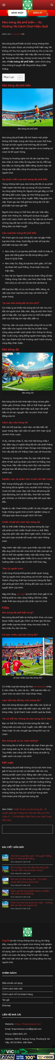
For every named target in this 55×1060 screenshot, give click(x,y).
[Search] (52, 5)
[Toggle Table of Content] (19, 77)
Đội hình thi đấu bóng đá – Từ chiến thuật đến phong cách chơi (29, 880)
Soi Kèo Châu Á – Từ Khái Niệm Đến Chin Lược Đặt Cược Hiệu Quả (27, 816)
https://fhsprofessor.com (27, 1024)
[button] (4, 4)
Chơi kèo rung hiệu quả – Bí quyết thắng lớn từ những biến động (31, 857)
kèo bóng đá (39, 686)
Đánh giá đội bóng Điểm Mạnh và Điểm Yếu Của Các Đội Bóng (30, 892)
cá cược (21, 594)
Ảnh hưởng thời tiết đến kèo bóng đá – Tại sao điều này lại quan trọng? (30, 868)
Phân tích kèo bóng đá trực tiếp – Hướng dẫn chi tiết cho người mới (31, 904)
